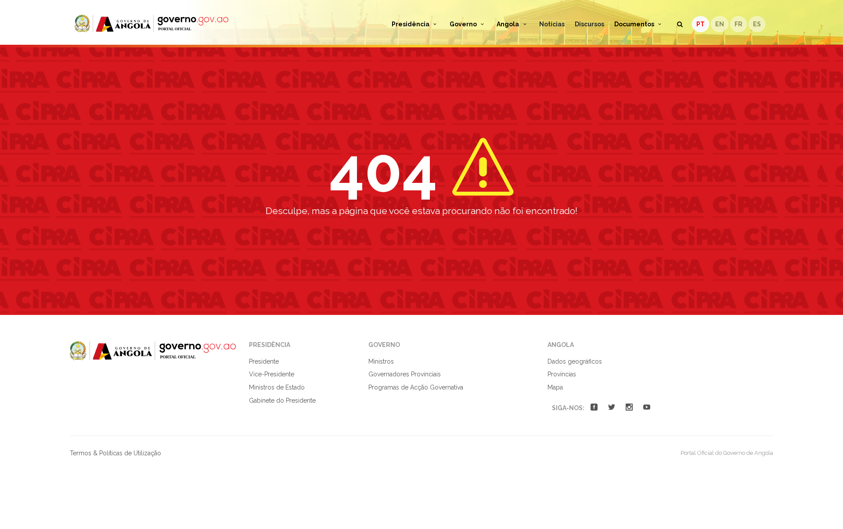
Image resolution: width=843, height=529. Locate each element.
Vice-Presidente (271, 374)
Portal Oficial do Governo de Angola (151, 23)
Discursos (589, 24)
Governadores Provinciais (404, 374)
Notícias (552, 24)
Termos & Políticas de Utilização (115, 453)
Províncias (562, 374)
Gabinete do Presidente (282, 400)
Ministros (381, 361)
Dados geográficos (575, 361)
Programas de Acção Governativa (415, 387)
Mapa (555, 387)
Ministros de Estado (277, 387)
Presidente (264, 361)
